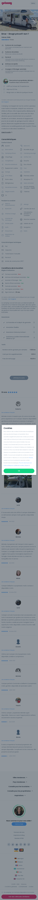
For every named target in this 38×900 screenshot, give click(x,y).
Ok (19, 471)
